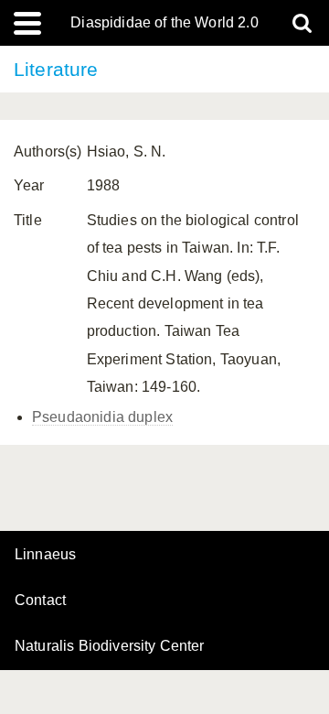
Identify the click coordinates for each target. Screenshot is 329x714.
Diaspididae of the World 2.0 (164, 23)
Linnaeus (45, 554)
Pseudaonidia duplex (102, 417)
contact (40, 600)
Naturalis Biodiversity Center (110, 646)
